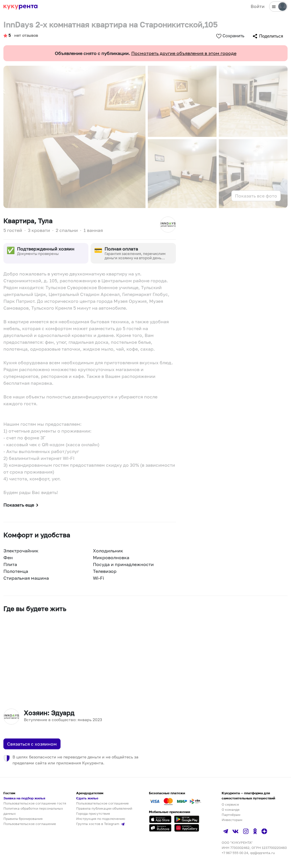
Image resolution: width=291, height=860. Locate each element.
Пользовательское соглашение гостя (34, 803)
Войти (258, 6)
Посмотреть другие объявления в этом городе (183, 53)
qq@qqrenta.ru (262, 853)
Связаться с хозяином (32, 744)
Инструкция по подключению (100, 818)
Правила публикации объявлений (104, 808)
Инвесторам (232, 820)
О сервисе (230, 804)
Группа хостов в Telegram (98, 824)
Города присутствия (93, 813)
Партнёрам (231, 814)
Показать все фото (256, 196)
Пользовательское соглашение (29, 824)
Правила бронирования (23, 818)
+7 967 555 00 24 (235, 853)
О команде (231, 809)
